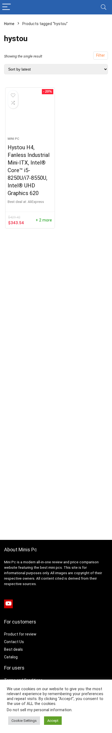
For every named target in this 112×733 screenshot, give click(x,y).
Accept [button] (52, 721)
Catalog (11, 657)
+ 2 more (44, 220)
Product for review (20, 634)
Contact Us (14, 642)
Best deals (13, 649)
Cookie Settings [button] (24, 721)
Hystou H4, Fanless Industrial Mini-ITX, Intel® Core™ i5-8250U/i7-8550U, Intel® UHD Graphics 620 (28, 170)
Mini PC (13, 139)
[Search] (103, 7)
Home (9, 24)
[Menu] (6, 7)
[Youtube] (8, 604)
